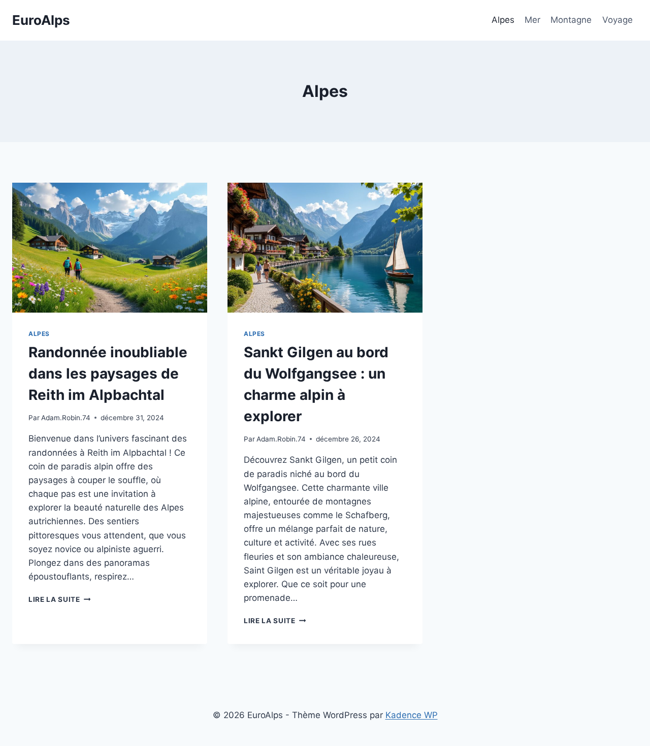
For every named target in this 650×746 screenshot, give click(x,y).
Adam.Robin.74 (65, 418)
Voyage (617, 20)
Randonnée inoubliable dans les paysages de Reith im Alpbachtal (107, 373)
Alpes (503, 20)
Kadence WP (411, 715)
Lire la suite (59, 599)
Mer (532, 20)
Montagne (571, 20)
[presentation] (109, 248)
